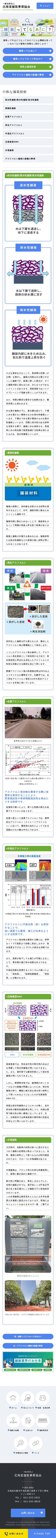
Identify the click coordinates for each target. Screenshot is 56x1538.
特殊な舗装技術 (28, 67)
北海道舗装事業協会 (16, 5)
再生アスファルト (13, 125)
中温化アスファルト (15, 133)
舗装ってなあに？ (28, 51)
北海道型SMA (12, 142)
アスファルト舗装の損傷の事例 (28, 75)
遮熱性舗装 (10, 108)
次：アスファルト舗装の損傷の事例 (28, 1346)
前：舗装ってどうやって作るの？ (28, 1336)
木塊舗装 (9, 150)
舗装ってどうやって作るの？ (28, 59)
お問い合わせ (28, 1513)
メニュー (46, 6)
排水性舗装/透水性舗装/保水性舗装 (22, 100)
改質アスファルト (13, 117)
